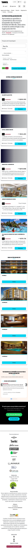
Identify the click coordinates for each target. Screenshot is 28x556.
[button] (2, 384)
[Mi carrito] (24, 6)
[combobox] (14, 52)
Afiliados (15, 504)
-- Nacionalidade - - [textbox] (8, 53)
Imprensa (15, 509)
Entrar (14, 281)
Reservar (20, 109)
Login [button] (5, 6)
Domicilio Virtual (14, 480)
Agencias (13, 6)
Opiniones (11, 34)
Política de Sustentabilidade (15, 507)
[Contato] (19, 6)
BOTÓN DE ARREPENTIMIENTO (14, 546)
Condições (15, 506)
